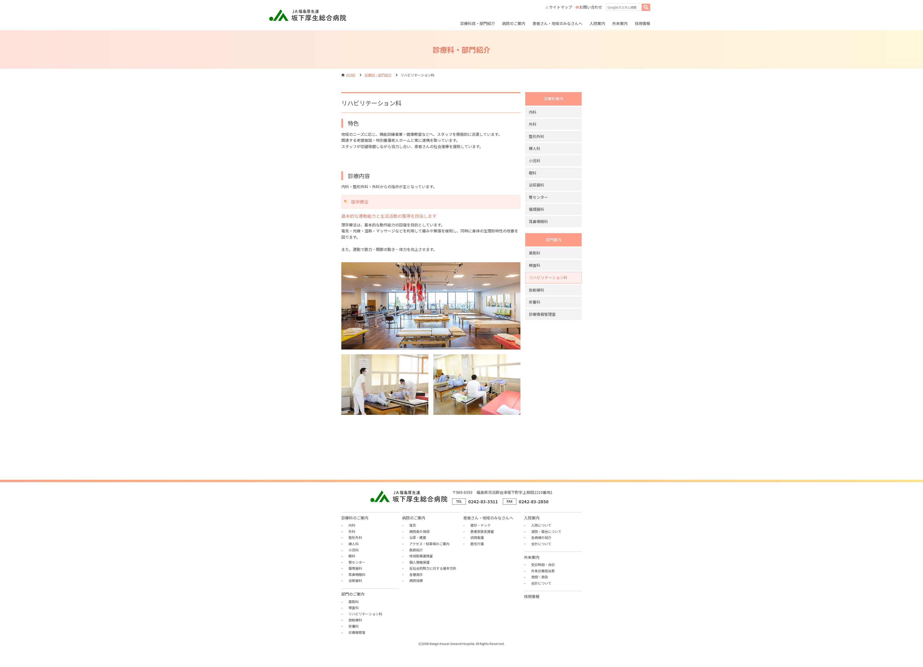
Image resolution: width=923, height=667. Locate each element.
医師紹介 (416, 550)
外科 (532, 124)
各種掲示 (416, 574)
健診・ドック (480, 525)
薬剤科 (534, 253)
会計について (541, 543)
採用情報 (642, 23)
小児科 (534, 160)
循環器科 (536, 209)
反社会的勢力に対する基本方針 (432, 568)
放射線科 (536, 290)
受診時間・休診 (543, 564)
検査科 (534, 265)
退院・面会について (546, 531)
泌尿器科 (536, 185)
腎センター (538, 197)
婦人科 (534, 148)
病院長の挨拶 (419, 531)
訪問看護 (477, 537)
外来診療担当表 (543, 570)
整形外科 (536, 136)
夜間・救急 (539, 576)
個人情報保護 (419, 562)
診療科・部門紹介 (378, 75)
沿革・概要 (417, 537)
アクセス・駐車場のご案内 (429, 543)
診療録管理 (357, 632)
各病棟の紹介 (541, 537)
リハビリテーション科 (548, 277)
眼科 (532, 173)
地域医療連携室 (421, 556)
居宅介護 (477, 543)
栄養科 (534, 302)
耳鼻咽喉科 (538, 221)
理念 (412, 525)
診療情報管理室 (542, 314)
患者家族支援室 (482, 531)
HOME (350, 75)
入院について (541, 525)
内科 (532, 112)
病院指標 (416, 580)
